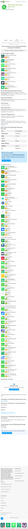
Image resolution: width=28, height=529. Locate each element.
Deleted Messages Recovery (10, 188)
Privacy (2, 500)
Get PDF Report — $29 (6, 160)
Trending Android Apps (18, 475)
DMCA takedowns (4, 505)
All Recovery (7, 356)
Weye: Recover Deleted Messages (11, 179)
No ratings (17, 136)
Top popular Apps (18, 478)
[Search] (26, 2)
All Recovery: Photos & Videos (10, 329)
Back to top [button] (25, 519)
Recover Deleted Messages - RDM (11, 369)
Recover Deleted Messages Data (10, 301)
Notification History (8, 201)
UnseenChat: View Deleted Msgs (10, 175)
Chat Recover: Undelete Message (10, 55)
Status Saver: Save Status (9, 270)
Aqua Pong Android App (5, 491)
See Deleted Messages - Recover (10, 252)
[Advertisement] (14, 25)
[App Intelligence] (2, 518)
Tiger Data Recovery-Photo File (10, 170)
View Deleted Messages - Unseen (10, 72)
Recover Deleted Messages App (10, 68)
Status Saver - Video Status (9, 360)
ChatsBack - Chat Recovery (9, 197)
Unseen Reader (7, 292)
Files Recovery (7, 228)
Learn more (8, 158)
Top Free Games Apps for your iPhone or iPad (6, 514)
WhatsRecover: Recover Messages (11, 219)
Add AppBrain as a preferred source (8, 412)
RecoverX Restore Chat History (10, 81)
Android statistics (18, 470)
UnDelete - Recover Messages (13, 528)
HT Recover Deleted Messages (10, 232)
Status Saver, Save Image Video (10, 265)
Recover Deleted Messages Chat (10, 338)
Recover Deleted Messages (9, 59)
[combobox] (20, 1)
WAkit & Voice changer (9, 206)
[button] (14, 407)
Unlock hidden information (14, 389)
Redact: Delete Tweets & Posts (6, 486)
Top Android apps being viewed (6, 484)
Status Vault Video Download (10, 223)
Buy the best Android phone (19, 480)
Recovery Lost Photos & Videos (10, 312)
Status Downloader (8, 192)
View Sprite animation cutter (6, 489)
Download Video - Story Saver (10, 248)
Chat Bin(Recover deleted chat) (10, 210)
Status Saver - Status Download (10, 239)
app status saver (8, 243)
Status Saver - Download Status (10, 374)
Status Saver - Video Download (10, 274)
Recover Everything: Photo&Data (10, 184)
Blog (1, 510)
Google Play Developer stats (19, 473)
